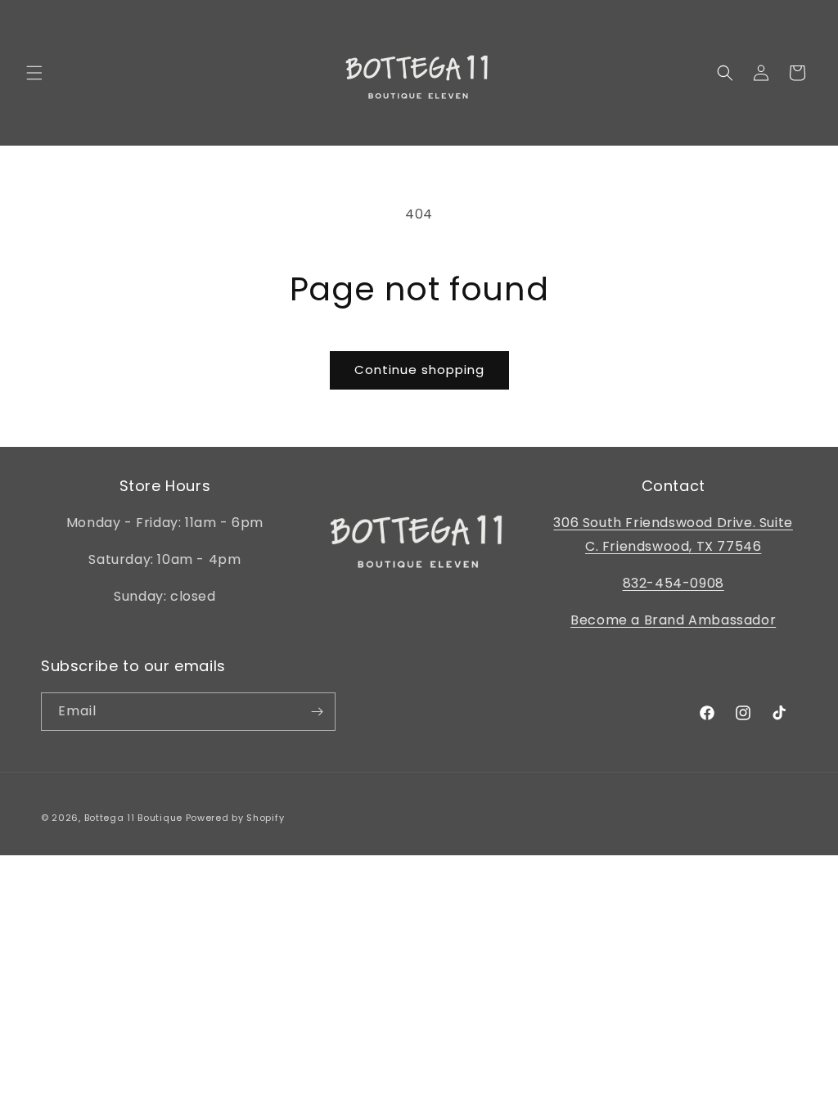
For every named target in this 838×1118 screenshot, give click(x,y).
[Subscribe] (317, 711)
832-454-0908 (673, 583)
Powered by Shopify (235, 817)
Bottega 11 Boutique (133, 817)
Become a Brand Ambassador (673, 620)
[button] (34, 73)
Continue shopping (419, 369)
